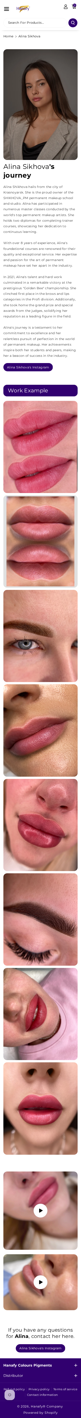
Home (8, 36)
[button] (6, 9)
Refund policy (14, 1389)
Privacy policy (39, 1389)
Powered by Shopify (40, 1413)
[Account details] (66, 7)
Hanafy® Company (47, 1406)
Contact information (42, 1395)
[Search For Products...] (72, 22)
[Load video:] (40, 1210)
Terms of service (65, 1389)
